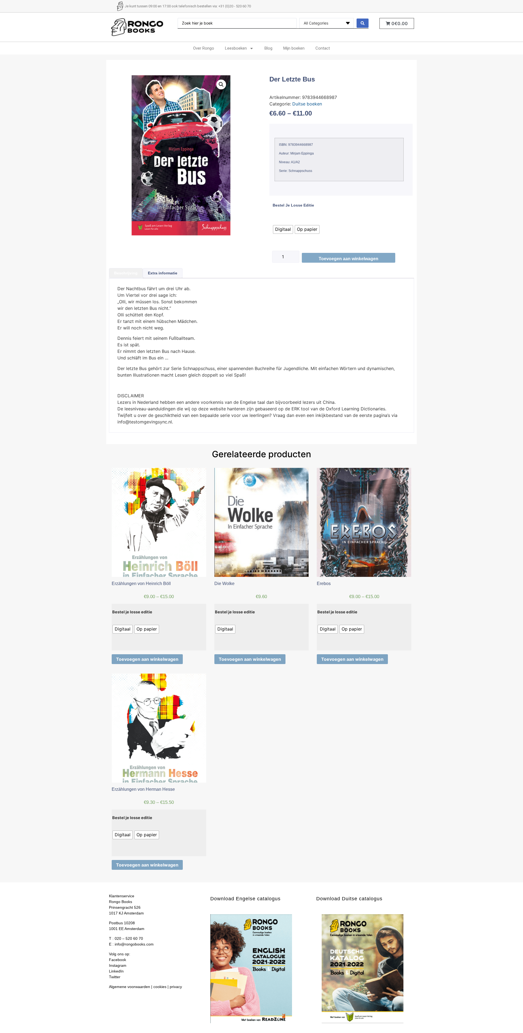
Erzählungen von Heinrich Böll (141, 583)
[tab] (126, 273)
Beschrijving (126, 273)
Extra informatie (162, 273)
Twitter (114, 977)
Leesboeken (236, 48)
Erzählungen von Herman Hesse (143, 789)
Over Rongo (203, 48)
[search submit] (363, 23)
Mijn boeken (294, 48)
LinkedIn (116, 971)
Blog (268, 48)
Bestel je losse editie (293, 205)
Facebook (117, 960)
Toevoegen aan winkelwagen (348, 258)
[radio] (283, 229)
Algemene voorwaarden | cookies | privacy (145, 986)
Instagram (117, 965)
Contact (322, 48)
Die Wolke (224, 583)
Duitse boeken (307, 104)
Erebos (324, 583)
